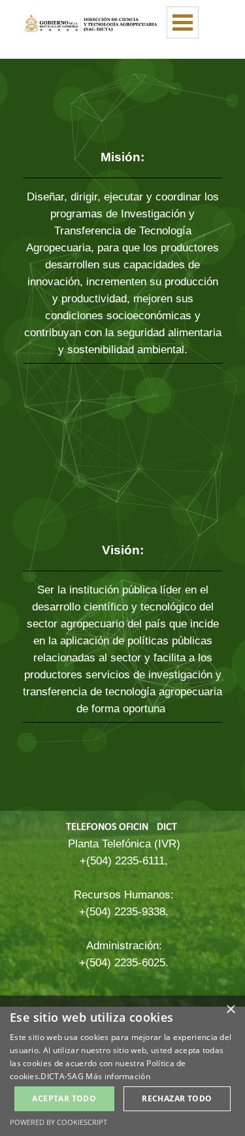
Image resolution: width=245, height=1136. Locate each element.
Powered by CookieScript (58, 1122)
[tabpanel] (122, 267)
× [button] (230, 1010)
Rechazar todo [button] (177, 1098)
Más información (118, 1076)
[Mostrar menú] (183, 23)
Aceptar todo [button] (64, 1098)
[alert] (122, 1066)
